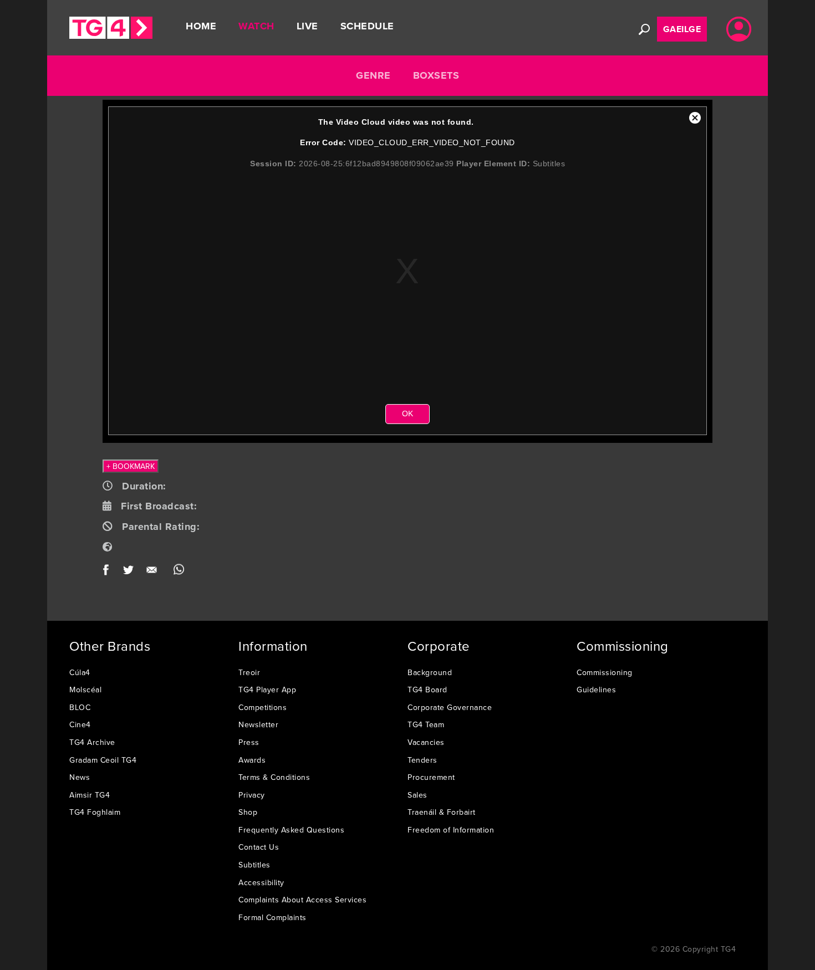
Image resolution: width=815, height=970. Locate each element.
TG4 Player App (267, 689)
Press (248, 742)
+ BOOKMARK (130, 466)
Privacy (251, 794)
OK (407, 413)
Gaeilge (682, 29)
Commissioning (605, 672)
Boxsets (436, 75)
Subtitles (254, 864)
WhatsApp (178, 572)
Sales (417, 794)
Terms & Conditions (274, 777)
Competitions (262, 707)
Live (307, 26)
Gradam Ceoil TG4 (102, 759)
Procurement (431, 777)
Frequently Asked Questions (291, 829)
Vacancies (426, 742)
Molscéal (85, 689)
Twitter (128, 572)
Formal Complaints (272, 917)
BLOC (79, 707)
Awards (252, 759)
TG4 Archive (92, 742)
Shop (247, 812)
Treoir (249, 672)
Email (153, 572)
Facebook (109, 572)
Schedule (367, 26)
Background (429, 672)
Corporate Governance (449, 707)
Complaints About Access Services (302, 899)
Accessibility (261, 882)
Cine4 (80, 724)
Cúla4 (79, 672)
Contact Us (258, 846)
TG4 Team (425, 724)
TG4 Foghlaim (94, 812)
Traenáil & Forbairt (441, 812)
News (79, 777)
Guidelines (596, 689)
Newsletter (258, 724)
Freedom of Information (450, 829)
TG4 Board (427, 689)
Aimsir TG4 (89, 794)
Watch (256, 26)
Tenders (422, 759)
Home (201, 26)
